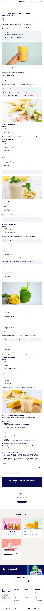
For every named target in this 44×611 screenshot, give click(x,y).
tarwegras (28, 92)
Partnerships (37, 598)
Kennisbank (37, 594)
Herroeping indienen (16, 601)
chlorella (35, 92)
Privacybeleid (15, 598)
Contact (15, 591)
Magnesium (26, 594)
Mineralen (26, 600)
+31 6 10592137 (8, 598)
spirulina (32, 92)
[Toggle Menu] (2, 1)
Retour (15, 594)
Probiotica (26, 592)
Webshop (5, 1)
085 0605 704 (7, 597)
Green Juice (5, 95)
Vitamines (26, 591)
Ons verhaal (37, 591)
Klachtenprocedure (16, 600)
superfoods (31, 95)
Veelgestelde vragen (17, 592)
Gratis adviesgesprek (38, 595)
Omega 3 (26, 595)
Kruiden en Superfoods (28, 601)
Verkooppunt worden (38, 600)
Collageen (26, 598)
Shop (36, 592)
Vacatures (36, 597)
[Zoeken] (30, 1)
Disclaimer (15, 597)
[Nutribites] (22, 1)
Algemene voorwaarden (17, 595)
